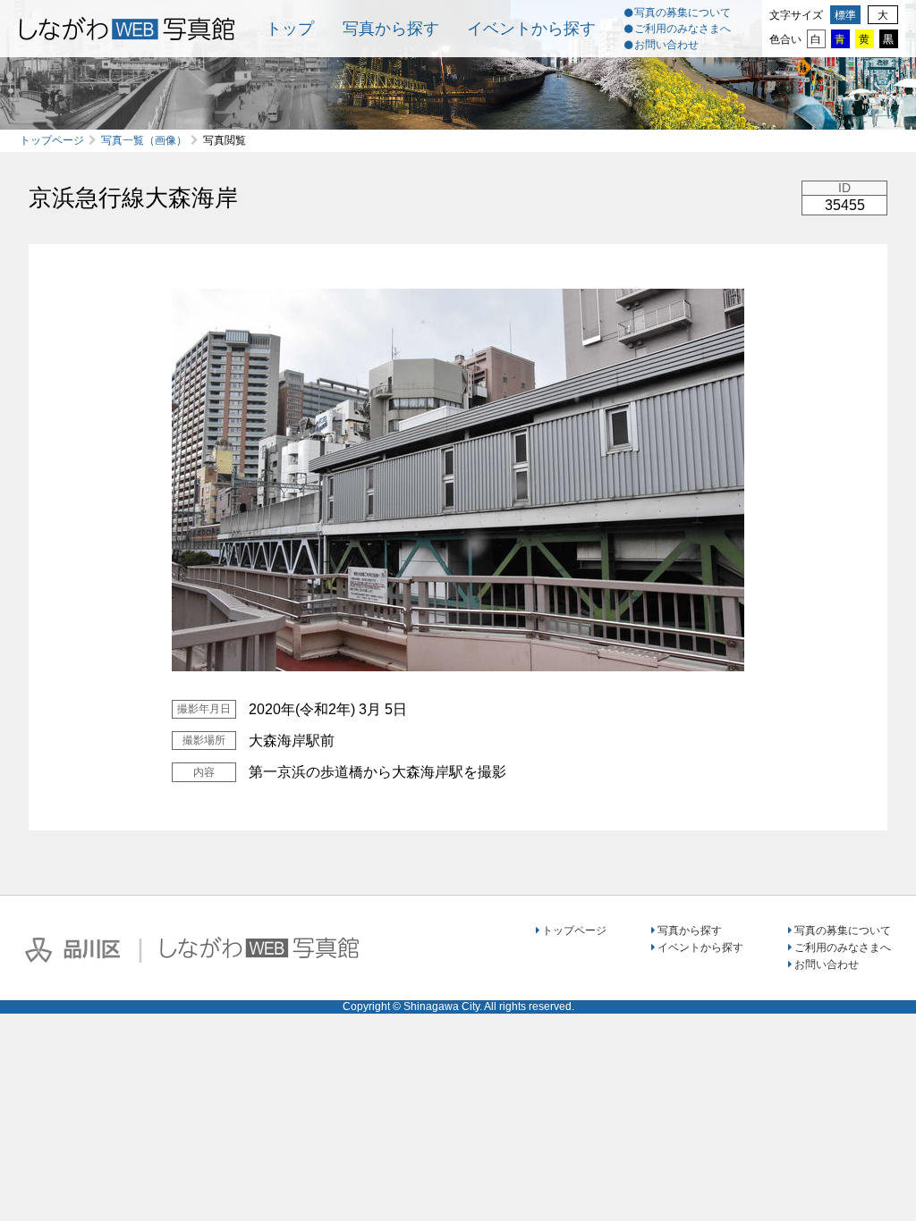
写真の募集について (682, 12)
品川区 (72, 950)
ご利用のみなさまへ (682, 28)
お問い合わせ (666, 44)
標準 (845, 15)
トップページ (52, 140)
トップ (290, 29)
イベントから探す (531, 29)
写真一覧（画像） (144, 140)
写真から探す (391, 29)
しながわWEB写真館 (259, 947)
